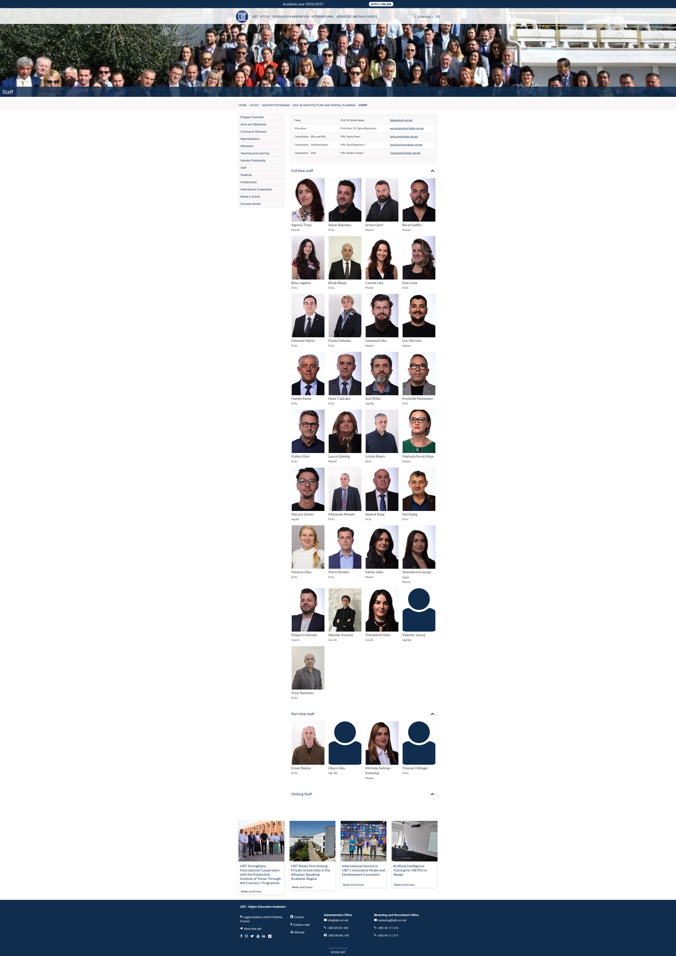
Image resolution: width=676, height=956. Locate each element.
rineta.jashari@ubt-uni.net (405, 152)
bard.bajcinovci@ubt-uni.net (406, 144)
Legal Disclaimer (338, 947)
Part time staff (302, 714)
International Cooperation (256, 189)
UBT (255, 16)
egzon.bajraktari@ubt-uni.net (407, 128)
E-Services (425, 16)
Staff (243, 168)
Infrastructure (248, 182)
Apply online (381, 4)
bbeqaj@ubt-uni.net (401, 120)
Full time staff (302, 170)
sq (438, 16)
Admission (247, 146)
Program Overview (252, 117)
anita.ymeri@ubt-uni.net (404, 136)
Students (246, 175)
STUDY (265, 16)
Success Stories (250, 204)
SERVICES (343, 16)
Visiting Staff (301, 794)
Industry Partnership (252, 160)
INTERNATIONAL (322, 16)
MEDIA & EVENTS (365, 16)
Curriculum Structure (253, 131)
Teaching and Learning (254, 153)
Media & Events (250, 196)
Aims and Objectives (253, 124)
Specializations (250, 139)
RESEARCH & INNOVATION (291, 16)
